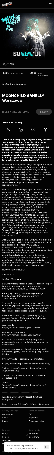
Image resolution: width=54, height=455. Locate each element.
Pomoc (5, 437)
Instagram (34, 437)
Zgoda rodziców (36, 421)
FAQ (30, 414)
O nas (5, 421)
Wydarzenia (7, 414)
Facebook (33, 433)
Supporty (6, 440)
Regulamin (34, 417)
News (5, 417)
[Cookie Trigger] (27, 435)
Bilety (5, 433)
